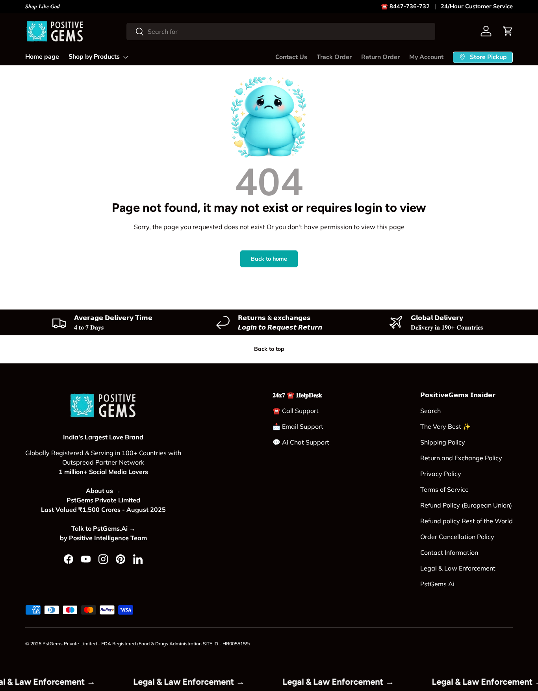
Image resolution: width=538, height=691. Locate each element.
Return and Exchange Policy (461, 458)
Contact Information (449, 552)
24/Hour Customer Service (477, 6)
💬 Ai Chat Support (301, 442)
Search (430, 411)
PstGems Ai (437, 584)
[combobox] (280, 31)
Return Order (380, 57)
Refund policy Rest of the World (466, 521)
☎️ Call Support (296, 411)
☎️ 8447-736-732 (405, 6)
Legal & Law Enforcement (457, 568)
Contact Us (291, 57)
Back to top (269, 348)
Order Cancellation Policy (457, 537)
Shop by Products (94, 56)
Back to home (269, 258)
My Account (426, 57)
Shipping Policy (442, 442)
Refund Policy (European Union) (466, 505)
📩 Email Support (298, 426)
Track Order (334, 57)
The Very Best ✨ (445, 426)
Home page (42, 56)
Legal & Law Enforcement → (198, 681)
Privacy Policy (440, 474)
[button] (508, 31)
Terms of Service (444, 489)
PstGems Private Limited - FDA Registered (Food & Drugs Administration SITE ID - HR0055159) (146, 644)
